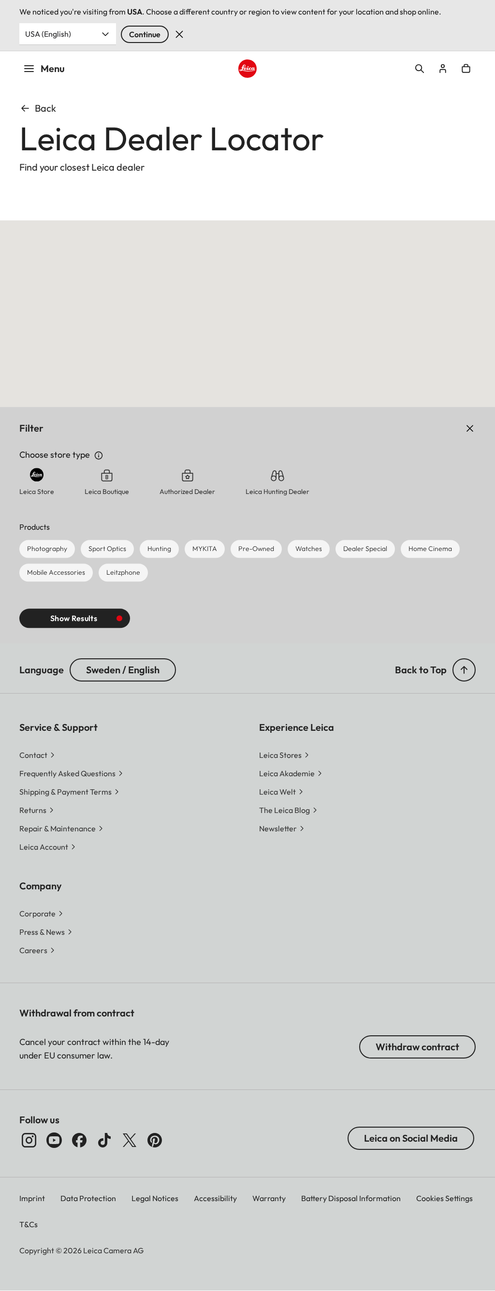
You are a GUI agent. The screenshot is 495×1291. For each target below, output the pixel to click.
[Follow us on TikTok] (104, 1140)
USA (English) (48, 34)
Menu (53, 68)
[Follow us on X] (129, 1140)
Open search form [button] (419, 68)
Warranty (269, 1198)
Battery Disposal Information (351, 1198)
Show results (73, 618)
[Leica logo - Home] (247, 68)
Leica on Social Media (411, 1138)
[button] (464, 670)
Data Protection (88, 1198)
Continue (144, 34)
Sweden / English (123, 670)
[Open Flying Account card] (442, 68)
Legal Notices (154, 1198)
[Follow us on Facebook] (79, 1140)
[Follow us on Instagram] (29, 1140)
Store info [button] (98, 455)
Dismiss (179, 34)
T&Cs (28, 1224)
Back (45, 108)
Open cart (466, 68)
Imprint (32, 1198)
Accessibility (215, 1198)
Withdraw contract (417, 1047)
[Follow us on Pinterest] (154, 1140)
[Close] (458, 429)
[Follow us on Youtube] (54, 1140)
